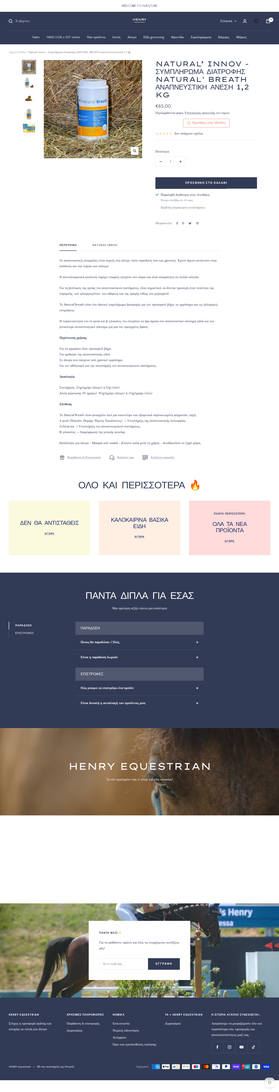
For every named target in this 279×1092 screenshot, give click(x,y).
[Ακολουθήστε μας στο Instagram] (229, 1047)
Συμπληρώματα (201, 37)
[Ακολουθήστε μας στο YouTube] (241, 1047)
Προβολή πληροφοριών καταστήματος (183, 207)
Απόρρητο (119, 1037)
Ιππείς (116, 37)
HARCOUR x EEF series (63, 37)
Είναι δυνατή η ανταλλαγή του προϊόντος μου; (113, 703)
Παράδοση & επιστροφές (83, 1023)
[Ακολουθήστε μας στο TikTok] (253, 1047)
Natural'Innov (104, 245)
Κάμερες (223, 37)
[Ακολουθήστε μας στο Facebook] (217, 1047)
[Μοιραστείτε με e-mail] (197, 223)
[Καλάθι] (268, 21)
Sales (36, 37)
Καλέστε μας (125, 457)
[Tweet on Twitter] (190, 223)
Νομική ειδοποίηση (126, 1030)
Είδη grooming (153, 37)
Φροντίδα (177, 37)
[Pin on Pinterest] (183, 223)
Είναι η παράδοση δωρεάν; (99, 657)
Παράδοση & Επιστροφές (84, 457)
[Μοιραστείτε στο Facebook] (177, 223)
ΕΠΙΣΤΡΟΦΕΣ (24, 633)
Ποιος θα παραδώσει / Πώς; (100, 642)
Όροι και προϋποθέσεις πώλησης (134, 1044)
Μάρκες (241, 37)
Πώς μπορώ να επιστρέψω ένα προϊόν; (107, 688)
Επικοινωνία (121, 1023)
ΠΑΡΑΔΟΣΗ (23, 625)
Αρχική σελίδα (17, 52)
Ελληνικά (226, 21)
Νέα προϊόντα (96, 37)
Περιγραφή (68, 245)
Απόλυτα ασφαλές (162, 457)
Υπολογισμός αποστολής (199, 113)
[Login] (245, 21)
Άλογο (132, 37)
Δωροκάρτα (74, 1030)
